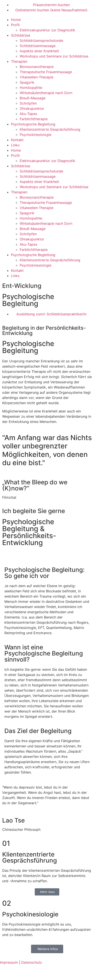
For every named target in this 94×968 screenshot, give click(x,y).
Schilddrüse (20, 35)
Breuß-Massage (32, 98)
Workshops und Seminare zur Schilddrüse (54, 56)
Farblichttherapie (34, 119)
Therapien (19, 61)
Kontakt (17, 140)
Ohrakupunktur (32, 108)
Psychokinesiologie (35, 134)
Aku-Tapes (28, 113)
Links (15, 145)
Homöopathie (31, 87)
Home (16, 19)
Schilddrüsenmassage (38, 46)
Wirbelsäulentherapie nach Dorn (46, 93)
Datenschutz (31, 962)
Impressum (9, 962)
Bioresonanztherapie (37, 66)
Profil (15, 25)
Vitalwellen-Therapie (36, 77)
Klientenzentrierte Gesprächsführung (50, 129)
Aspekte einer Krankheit (39, 51)
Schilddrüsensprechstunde (41, 40)
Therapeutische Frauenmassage (46, 72)
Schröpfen (28, 103)
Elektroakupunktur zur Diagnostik (47, 30)
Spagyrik (27, 82)
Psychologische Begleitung (33, 124)
